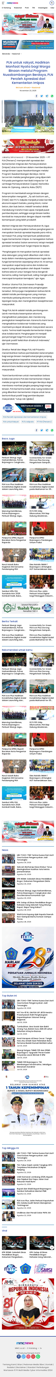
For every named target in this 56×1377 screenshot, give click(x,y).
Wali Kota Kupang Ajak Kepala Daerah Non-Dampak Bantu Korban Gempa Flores (35, 916)
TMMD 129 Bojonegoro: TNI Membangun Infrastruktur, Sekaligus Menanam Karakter (34, 1064)
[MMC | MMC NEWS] (14, 3)
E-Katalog (32, 1348)
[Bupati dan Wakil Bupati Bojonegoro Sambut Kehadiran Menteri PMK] (8, 1192)
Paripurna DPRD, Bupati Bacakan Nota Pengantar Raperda (14, 540)
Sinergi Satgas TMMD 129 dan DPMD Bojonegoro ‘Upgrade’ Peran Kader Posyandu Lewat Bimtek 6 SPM (33, 1052)
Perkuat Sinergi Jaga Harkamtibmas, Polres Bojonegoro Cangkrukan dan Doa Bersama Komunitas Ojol (13, 460)
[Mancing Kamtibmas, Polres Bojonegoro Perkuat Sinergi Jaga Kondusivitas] (14, 502)
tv (41, 1348)
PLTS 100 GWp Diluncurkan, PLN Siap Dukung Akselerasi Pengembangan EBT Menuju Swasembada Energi (40, 513)
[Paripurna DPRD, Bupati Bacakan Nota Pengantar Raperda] (14, 528)
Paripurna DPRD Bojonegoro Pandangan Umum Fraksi (41, 540)
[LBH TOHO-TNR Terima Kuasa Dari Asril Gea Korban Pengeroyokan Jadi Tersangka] (8, 859)
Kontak (49, 1364)
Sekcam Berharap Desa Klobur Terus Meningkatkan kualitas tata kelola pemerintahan (34, 869)
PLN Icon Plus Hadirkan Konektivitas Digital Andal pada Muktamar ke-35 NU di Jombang (42, 486)
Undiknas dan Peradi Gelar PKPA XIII (34, 1213)
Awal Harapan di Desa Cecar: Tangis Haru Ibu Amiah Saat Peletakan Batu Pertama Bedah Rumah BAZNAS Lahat (34, 1040)
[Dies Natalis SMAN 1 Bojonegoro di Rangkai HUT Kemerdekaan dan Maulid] (42, 555)
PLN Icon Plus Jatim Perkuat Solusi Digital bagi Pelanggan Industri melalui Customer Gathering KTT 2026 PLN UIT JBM (41, 593)
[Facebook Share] (36, 96)
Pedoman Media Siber (34, 1364)
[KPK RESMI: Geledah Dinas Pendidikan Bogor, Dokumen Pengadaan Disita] (8, 882)
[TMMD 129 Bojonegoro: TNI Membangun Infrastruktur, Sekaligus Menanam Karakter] (8, 1066)
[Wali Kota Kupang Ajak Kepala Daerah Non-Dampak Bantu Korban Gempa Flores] (8, 918)
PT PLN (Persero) (44, 421)
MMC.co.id (19, 1348)
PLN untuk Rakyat (11, 421)
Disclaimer (21, 1367)
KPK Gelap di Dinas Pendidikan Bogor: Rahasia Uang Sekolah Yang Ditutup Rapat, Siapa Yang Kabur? (34, 905)
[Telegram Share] (47, 96)
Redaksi (10, 1367)
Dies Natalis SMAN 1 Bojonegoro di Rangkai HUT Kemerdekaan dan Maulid (41, 566)
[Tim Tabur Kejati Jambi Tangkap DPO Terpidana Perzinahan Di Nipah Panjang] (8, 1169)
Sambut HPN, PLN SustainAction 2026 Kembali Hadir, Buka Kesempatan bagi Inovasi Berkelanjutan (14, 593)
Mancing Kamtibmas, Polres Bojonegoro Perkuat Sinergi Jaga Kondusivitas (12, 513)
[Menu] (3, 3)
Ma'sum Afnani (23, 87)
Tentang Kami (9, 1364)
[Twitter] (23, 1356)
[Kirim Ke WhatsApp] (52, 96)
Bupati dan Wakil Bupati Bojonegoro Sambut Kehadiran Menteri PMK (34, 1190)
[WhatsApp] (38, 1356)
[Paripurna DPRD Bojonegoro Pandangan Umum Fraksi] (42, 528)
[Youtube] (33, 1356)
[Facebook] (19, 1356)
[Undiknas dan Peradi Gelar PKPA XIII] (8, 1216)
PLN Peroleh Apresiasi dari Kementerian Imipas (24, 417)
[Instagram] (28, 1356)
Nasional (36, 87)
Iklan (19, 1364)
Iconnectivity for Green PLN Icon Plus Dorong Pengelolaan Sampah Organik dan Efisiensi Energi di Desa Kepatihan (41, 460)
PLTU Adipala (28, 421)
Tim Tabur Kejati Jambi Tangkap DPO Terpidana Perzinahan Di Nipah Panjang (34, 1167)
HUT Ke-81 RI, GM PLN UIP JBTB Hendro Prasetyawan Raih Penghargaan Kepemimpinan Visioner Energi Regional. (34, 1016)
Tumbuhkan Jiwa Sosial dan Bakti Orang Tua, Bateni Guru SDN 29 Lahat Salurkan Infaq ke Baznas (34, 1029)
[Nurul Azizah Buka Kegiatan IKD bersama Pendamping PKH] (14, 555)
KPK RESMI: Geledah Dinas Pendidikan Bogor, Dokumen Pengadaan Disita (34, 880)
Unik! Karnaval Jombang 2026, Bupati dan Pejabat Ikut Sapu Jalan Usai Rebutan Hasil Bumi (34, 1179)
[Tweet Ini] (42, 96)
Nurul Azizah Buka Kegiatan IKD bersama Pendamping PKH (12, 566)
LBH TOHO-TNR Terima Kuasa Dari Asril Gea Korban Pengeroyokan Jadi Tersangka (35, 857)
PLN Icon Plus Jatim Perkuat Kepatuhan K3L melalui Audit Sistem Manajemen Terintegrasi (35, 1203)
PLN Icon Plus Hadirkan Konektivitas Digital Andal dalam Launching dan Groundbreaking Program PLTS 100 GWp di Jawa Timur (14, 486)
